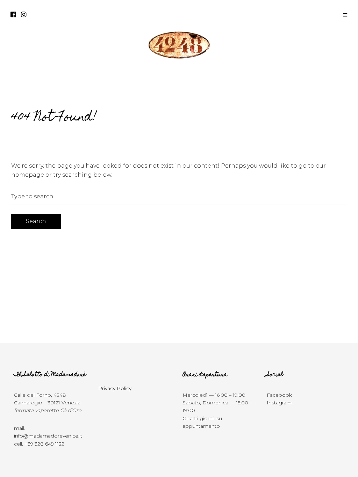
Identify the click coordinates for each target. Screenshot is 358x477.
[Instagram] (24, 15)
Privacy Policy (114, 388)
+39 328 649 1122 (44, 444)
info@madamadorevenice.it (48, 436)
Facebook (279, 395)
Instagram (279, 402)
